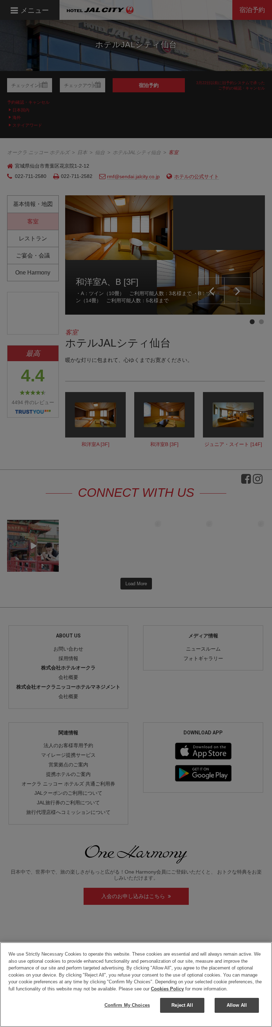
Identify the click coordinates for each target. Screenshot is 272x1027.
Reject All (182, 1005)
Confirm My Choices (127, 1005)
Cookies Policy (167, 988)
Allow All (237, 1005)
